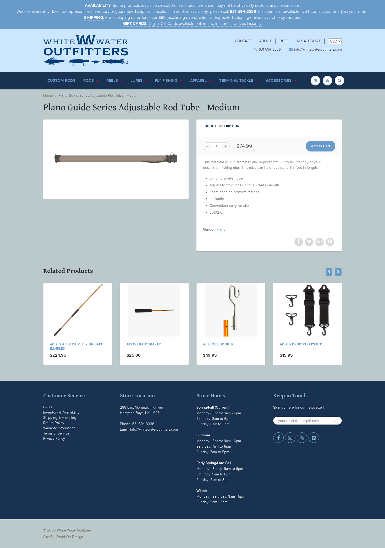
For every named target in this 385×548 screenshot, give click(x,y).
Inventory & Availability (61, 412)
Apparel (198, 81)
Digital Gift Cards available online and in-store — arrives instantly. (192, 23)
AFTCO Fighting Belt (312, 344)
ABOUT (265, 41)
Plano (221, 229)
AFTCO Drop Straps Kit (238, 344)
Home (48, 95)
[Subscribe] (335, 421)
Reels (112, 81)
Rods (88, 81)
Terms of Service (56, 433)
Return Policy (53, 423)
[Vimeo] (314, 437)
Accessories (279, 81)
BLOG (284, 41)
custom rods (61, 81)
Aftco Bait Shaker (81, 344)
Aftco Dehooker (155, 344)
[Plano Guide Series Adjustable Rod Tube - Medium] (116, 159)
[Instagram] (290, 437)
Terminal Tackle (236, 81)
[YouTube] (302, 437)
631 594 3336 (270, 49)
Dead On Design (69, 537)
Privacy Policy (54, 438)
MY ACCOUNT (309, 41)
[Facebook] (278, 437)
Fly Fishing (166, 81)
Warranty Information (59, 428)
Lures (136, 81)
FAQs (47, 407)
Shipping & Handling (59, 417)
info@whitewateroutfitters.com (318, 49)
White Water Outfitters (74, 530)
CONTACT (243, 41)
